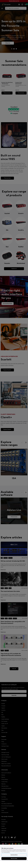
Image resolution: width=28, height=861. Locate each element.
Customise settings (14, 854)
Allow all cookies (14, 858)
